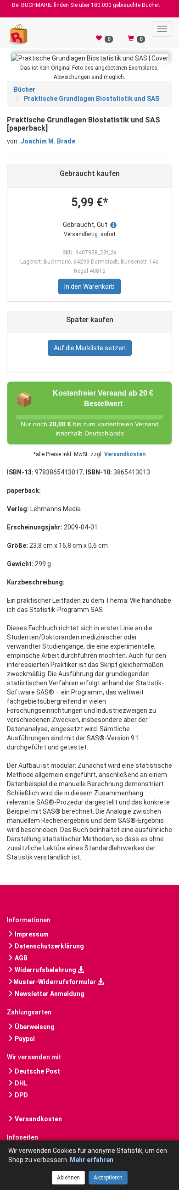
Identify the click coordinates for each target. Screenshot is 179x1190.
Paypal (24, 1038)
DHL (20, 1083)
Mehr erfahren (91, 1159)
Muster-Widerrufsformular (55, 982)
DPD (20, 1095)
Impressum (31, 934)
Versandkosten (124, 454)
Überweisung (34, 1026)
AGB (20, 958)
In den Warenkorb (89, 286)
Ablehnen (68, 1177)
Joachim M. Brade (47, 141)
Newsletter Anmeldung (48, 993)
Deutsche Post (36, 1071)
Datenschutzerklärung (48, 946)
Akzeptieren (108, 1177)
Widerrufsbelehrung (45, 970)
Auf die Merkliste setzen (90, 348)
